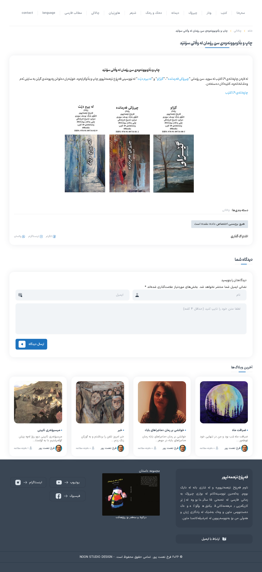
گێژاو (160, 79)
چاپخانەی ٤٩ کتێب (236, 93)
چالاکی (237, 31)
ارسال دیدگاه (36, 344)
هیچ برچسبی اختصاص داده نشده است (219, 224)
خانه (250, 31)
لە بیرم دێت (145, 79)
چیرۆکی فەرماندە (178, 79)
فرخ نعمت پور (232, 448)
